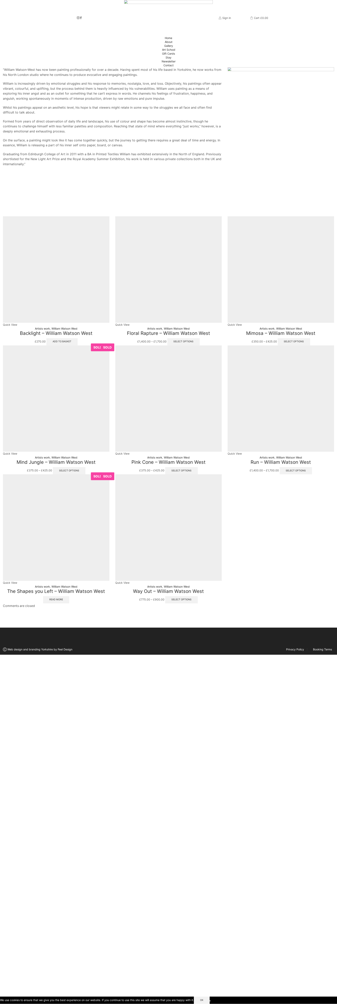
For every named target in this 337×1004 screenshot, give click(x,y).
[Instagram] (78, 18)
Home (168, 38)
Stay (168, 57)
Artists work (42, 328)
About (168, 41)
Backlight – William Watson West (56, 333)
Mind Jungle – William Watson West (56, 462)
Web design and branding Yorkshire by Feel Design (39, 649)
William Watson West (64, 328)
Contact (168, 65)
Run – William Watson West (281, 462)
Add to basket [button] (62, 341)
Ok (201, 1000)
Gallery (168, 45)
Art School (168, 49)
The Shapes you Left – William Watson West (56, 591)
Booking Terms (322, 649)
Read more (56, 599)
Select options (183, 341)
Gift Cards (168, 53)
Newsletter (169, 61)
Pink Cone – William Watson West (168, 462)
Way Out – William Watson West (168, 591)
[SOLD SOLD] (56, 398)
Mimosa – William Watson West (280, 333)
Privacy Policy (295, 649)
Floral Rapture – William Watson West (168, 333)
